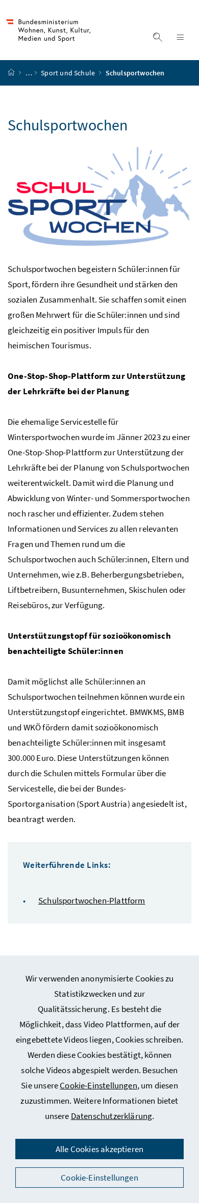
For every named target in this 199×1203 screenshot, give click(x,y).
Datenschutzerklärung (112, 1116)
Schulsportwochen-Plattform (91, 900)
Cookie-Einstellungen (98, 1085)
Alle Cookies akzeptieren (99, 1149)
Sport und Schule (68, 72)
